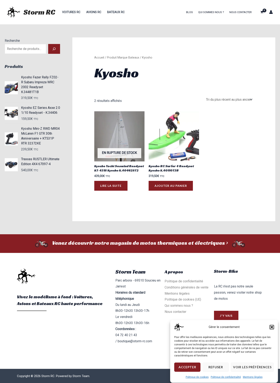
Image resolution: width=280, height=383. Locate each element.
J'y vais (226, 315)
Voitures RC (71, 12)
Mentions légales (253, 377)
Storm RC (39, 12)
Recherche (12, 41)
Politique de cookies (197, 377)
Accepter (187, 367)
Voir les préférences (252, 367)
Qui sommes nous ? (211, 12)
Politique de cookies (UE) (183, 299)
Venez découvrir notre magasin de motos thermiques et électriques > (140, 243)
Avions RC (93, 12)
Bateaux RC (116, 12)
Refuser (215, 367)
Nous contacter (240, 12)
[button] (272, 327)
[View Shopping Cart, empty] (261, 12)
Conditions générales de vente (186, 287)
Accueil (99, 57)
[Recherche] (54, 49)
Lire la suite (111, 185)
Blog (189, 12)
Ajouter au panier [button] (171, 185)
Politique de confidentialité (226, 377)
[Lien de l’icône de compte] (271, 12)
